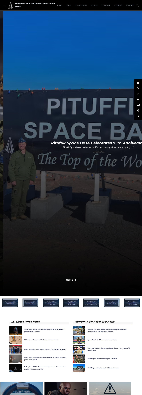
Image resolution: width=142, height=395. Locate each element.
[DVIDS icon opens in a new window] (138, 105)
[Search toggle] (138, 5)
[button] (3, 5)
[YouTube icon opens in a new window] (138, 99)
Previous (14, 148)
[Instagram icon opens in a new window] (138, 94)
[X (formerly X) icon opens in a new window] (138, 88)
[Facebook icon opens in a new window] (138, 83)
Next (128, 148)
